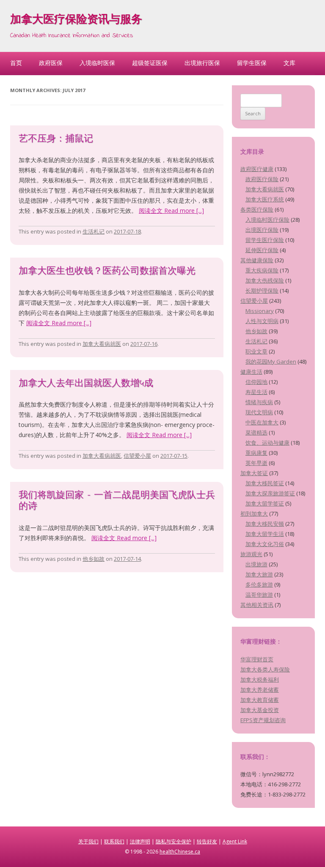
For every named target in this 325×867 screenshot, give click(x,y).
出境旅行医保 (202, 63)
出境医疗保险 (261, 230)
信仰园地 (256, 382)
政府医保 (51, 63)
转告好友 (207, 841)
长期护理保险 (261, 290)
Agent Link (235, 841)
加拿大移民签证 (264, 483)
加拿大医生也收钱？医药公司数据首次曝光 (107, 271)
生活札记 (94, 231)
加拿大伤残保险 (264, 280)
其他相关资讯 (256, 605)
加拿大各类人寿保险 (265, 669)
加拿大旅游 (259, 574)
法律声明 (140, 841)
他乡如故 (94, 559)
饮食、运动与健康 (267, 442)
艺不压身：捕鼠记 (56, 139)
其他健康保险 (256, 260)
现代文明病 (259, 412)
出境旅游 (256, 564)
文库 (289, 63)
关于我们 (88, 841)
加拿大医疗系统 (264, 199)
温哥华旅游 (259, 594)
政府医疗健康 (256, 169)
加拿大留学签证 (264, 503)
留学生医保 (252, 63)
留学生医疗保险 (264, 240)
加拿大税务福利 (259, 679)
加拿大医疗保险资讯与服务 (76, 20)
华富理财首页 (256, 659)
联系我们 (114, 841)
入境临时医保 (97, 63)
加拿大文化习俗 (264, 544)
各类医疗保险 (256, 209)
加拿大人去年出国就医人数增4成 (86, 384)
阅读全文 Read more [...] (171, 211)
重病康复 (256, 453)
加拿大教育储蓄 (259, 700)
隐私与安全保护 (173, 841)
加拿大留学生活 (264, 534)
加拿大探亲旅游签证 (270, 493)
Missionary (259, 311)
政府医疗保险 (261, 179)
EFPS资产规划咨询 (263, 720)
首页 (16, 63)
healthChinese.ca (180, 851)
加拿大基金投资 (259, 710)
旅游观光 (251, 554)
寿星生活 (256, 392)
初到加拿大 (254, 513)
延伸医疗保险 (261, 250)
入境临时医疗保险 (267, 219)
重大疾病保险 (261, 270)
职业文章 (256, 351)
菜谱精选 (256, 432)
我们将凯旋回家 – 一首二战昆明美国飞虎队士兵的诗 (117, 501)
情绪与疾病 (259, 402)
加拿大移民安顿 (264, 523)
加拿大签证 (254, 473)
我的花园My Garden (270, 361)
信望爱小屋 (137, 455)
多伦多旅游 (259, 584)
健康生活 (251, 371)
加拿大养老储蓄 (259, 689)
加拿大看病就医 (102, 344)
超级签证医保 (150, 63)
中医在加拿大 (261, 422)
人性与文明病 (261, 321)
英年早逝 (256, 463)
